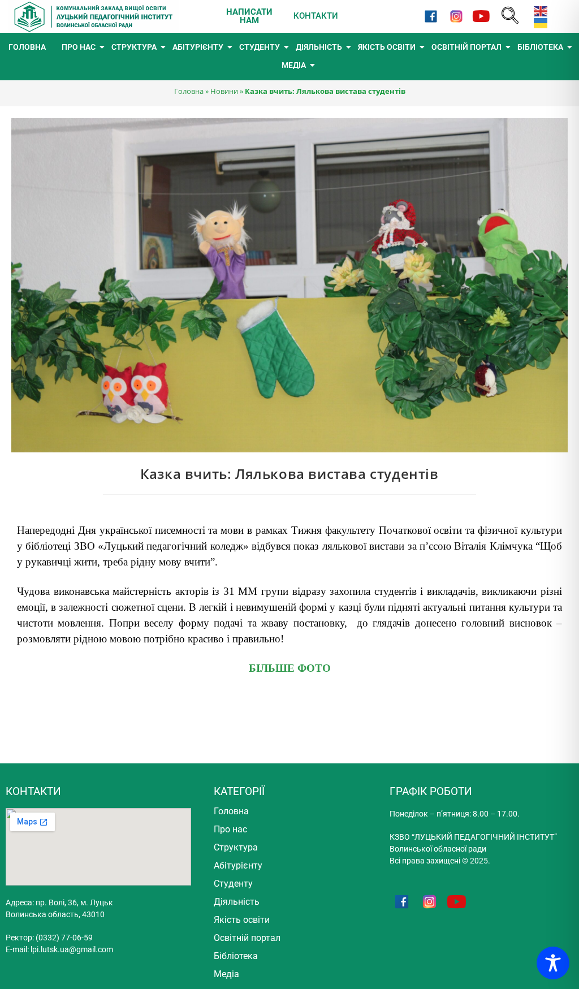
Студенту (233, 883)
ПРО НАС (79, 46)
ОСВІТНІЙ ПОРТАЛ (466, 46)
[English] (538, 10)
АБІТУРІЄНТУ (197, 46)
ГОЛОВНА (27, 46)
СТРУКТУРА (134, 46)
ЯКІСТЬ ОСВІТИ (387, 46)
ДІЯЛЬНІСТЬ (319, 46)
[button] (510, 16)
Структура (236, 847)
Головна (189, 91)
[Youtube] (481, 16)
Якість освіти (242, 919)
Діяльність (237, 901)
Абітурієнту (238, 865)
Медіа (226, 974)
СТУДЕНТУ (259, 46)
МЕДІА (294, 65)
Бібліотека (236, 956)
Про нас (230, 829)
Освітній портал (247, 937)
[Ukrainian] (538, 22)
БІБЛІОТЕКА (540, 46)
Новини (224, 91)
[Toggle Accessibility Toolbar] (553, 963)
